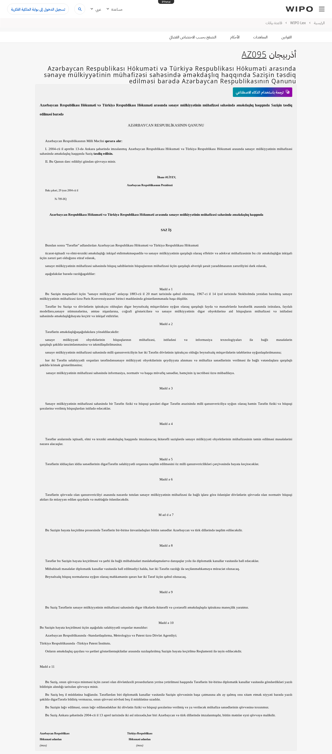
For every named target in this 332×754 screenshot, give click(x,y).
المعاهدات (260, 37)
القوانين (286, 37)
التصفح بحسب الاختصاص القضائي (192, 37)
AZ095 (254, 54)
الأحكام (235, 37)
